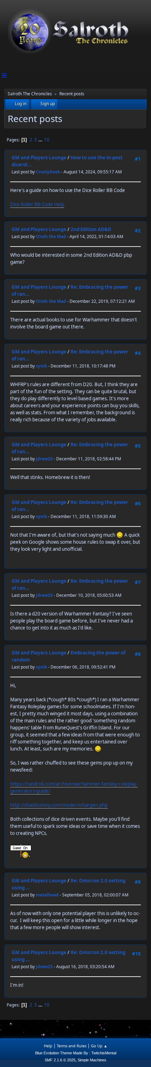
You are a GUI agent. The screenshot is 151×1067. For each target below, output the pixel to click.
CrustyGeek (48, 172)
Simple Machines (92, 1060)
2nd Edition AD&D (91, 229)
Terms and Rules (71, 1045)
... (41, 139)
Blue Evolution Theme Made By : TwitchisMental (75, 1053)
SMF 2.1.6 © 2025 (60, 1060)
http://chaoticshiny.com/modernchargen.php (59, 805)
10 (47, 139)
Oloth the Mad (51, 236)
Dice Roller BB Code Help (37, 204)
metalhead (47, 895)
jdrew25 (44, 459)
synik (41, 366)
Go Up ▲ (99, 1045)
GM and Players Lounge (39, 157)
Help (48, 1045)
